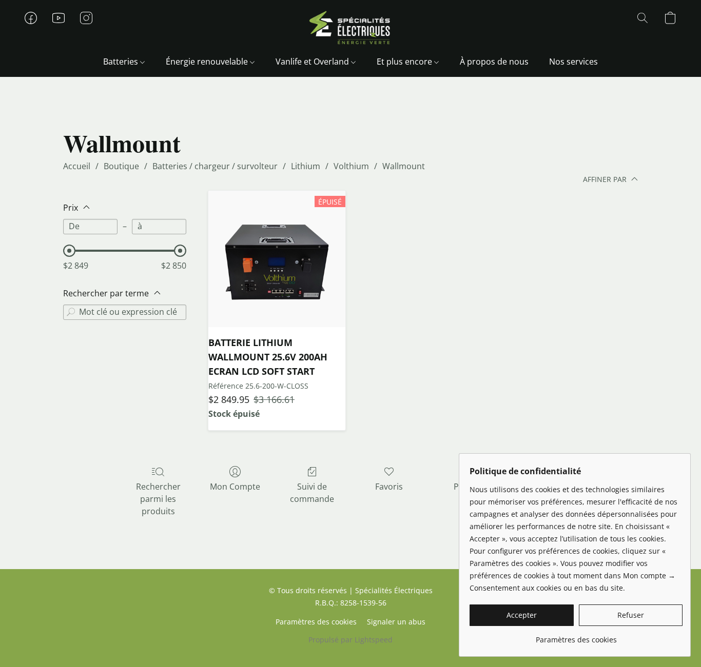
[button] (350, 28)
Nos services (573, 61)
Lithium (305, 166)
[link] (576, 636)
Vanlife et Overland (313, 61)
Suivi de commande (312, 492)
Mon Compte (235, 486)
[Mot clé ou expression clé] (71, 312)
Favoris (389, 486)
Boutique (121, 166)
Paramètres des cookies (316, 621)
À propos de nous (494, 61)
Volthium (351, 166)
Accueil (76, 166)
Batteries (121, 61)
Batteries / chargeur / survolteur (215, 166)
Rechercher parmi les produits (158, 499)
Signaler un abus (396, 621)
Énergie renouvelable (208, 61)
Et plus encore (405, 61)
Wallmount (403, 166)
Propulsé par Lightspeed (350, 639)
